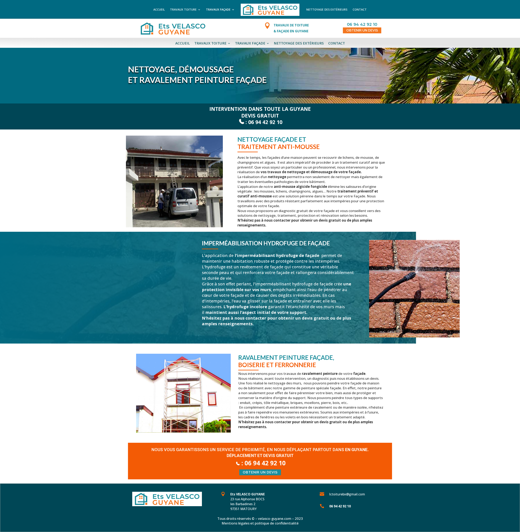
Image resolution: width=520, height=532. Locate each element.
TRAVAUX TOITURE (183, 10)
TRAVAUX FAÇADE (218, 10)
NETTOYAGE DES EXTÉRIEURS (326, 10)
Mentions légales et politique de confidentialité (260, 523)
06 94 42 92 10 (265, 122)
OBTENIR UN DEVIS (362, 30)
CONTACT (360, 10)
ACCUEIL (159, 10)
